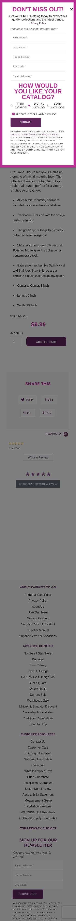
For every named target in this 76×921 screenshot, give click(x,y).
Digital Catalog (39, 105)
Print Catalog (21, 105)
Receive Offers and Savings (36, 114)
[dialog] (38, 460)
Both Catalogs (57, 105)
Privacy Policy (38, 23)
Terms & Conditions (23, 134)
